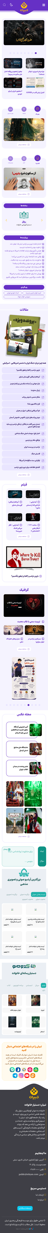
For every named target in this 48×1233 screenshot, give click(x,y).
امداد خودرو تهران (13, 293)
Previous (41, 33)
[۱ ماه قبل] (24, 179)
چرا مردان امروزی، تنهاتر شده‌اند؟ (36, 73)
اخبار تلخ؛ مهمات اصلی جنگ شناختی (27, 433)
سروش (18, 1069)
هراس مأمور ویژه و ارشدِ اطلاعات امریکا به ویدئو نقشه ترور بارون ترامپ (23, 252)
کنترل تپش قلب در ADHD (35, 92)
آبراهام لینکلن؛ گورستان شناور (29, 376)
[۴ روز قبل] (33, 494)
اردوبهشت (18, 1031)
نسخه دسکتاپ (25, 1208)
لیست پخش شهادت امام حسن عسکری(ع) (13, 920)
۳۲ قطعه (30, 952)
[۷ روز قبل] (34, 630)
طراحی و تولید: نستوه (22, 1229)
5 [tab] (21, 53)
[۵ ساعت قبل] (36, 730)
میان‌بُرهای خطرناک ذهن (14, 640)
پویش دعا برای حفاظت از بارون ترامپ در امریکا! (25, 273)
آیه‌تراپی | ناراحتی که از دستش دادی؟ (33, 505)
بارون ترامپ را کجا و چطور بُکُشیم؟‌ (28, 370)
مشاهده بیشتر (22, 145)
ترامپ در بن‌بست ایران (32, 447)
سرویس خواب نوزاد (24, 296)
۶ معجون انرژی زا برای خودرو (15, 92)
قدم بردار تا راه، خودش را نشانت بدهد (28, 267)
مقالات (24, 310)
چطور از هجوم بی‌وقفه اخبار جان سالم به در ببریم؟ (13, 73)
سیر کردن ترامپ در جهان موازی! (36, 640)
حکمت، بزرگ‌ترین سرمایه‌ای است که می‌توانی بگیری (23, 277)
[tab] (37, 111)
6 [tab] (17, 53)
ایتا (32, 1075)
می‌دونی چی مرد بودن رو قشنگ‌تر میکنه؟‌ (27, 263)
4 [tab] (25, 53)
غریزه (42, 1010)
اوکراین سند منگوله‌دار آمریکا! (29, 460)
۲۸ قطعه (30, 925)
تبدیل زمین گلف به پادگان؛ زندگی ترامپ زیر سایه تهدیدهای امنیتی (23, 425)
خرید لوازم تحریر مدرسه (33, 293)
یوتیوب (26, 1075)
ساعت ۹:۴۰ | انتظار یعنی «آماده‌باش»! (33, 528)
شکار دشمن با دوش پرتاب (31, 397)
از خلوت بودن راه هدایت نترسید (30, 247)
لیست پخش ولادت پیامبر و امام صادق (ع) (36, 920)
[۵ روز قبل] (15, 494)
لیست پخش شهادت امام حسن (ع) (13, 947)
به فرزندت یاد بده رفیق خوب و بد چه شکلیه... (25, 260)
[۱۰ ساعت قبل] (36, 768)
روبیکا (24, 1069)
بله (12, 1069)
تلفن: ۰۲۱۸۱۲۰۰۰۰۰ (37, 1169)
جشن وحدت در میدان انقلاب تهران (20, 768)
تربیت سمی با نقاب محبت (29, 622)
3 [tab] (28, 53)
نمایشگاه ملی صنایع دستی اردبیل (21, 749)
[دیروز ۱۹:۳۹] (15, 820)
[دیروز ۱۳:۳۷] (24, 32)
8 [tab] (10, 53)
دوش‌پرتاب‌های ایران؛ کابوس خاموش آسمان (24, 417)
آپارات (29, 1069)
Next (6, 33)
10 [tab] (7, 705)
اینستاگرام (21, 1075)
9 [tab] (10, 705)
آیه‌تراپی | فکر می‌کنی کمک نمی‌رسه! (15, 528)
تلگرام (15, 1075)
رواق (24, 222)
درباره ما (41, 1200)
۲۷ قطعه (6, 952)
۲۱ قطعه (6, 925)
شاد (35, 1069)
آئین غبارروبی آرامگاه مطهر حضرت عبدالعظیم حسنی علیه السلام (19, 729)
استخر (42, 1031)
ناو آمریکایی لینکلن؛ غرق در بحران (28, 410)
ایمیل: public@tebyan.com (31, 1174)
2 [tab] (32, 53)
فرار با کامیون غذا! (33, 404)
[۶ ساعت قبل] (13, 63)
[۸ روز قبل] (13, 630)
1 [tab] (36, 53)
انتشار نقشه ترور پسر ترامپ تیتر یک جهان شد (25, 244)
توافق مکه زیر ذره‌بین (32, 440)
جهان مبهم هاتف (15, 1010)
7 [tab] (14, 53)
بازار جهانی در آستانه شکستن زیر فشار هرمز (25, 383)
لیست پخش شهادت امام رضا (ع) (36, 947)
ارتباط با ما (40, 1195)
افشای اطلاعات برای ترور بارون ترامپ (27, 467)
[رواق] (24, 215)
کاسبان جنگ (35, 453)
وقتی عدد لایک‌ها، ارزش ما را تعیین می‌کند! (26, 256)
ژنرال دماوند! (35, 390)
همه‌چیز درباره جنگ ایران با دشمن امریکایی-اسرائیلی (24, 363)
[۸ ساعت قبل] (36, 749)
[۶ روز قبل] (24, 129)
